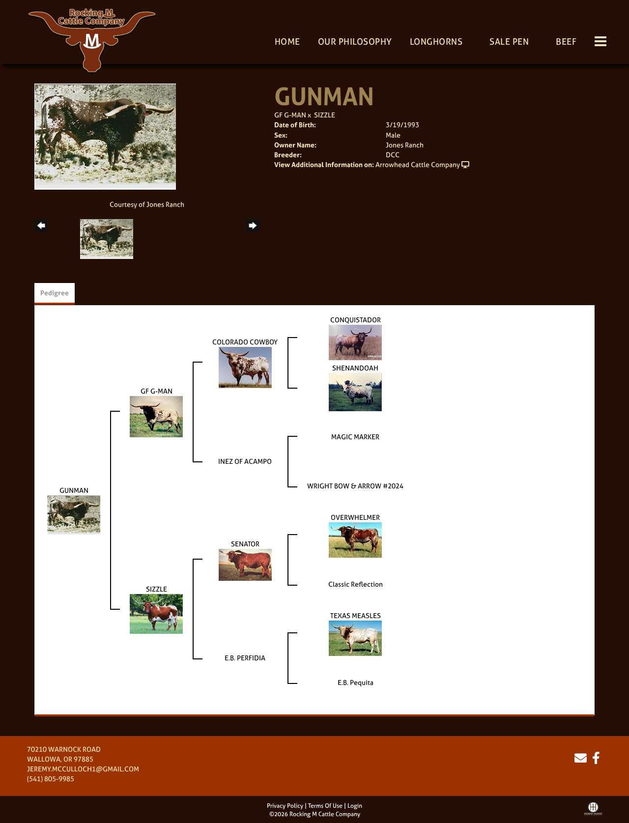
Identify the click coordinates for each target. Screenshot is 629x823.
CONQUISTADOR (355, 319)
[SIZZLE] (156, 613)
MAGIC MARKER (355, 436)
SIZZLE (324, 114)
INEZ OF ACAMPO (245, 461)
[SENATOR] (245, 563)
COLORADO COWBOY (245, 341)
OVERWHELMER (355, 517)
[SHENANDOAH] (355, 391)
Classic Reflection (355, 584)
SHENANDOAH (355, 367)
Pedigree (54, 292)
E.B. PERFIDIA (245, 657)
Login (354, 806)
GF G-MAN (290, 114)
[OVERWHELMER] (355, 539)
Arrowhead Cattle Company (417, 164)
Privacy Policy (285, 806)
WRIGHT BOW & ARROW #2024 (355, 485)
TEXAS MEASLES (355, 615)
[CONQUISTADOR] (355, 341)
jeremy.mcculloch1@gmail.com (83, 768)
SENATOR (245, 543)
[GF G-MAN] (156, 416)
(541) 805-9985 (50, 778)
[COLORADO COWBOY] (245, 366)
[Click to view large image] (105, 136)
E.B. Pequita (355, 682)
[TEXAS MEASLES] (355, 637)
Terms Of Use (325, 806)
